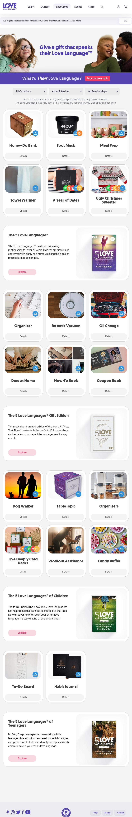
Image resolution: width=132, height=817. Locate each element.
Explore (22, 272)
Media (107, 813)
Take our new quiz (97, 78)
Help (96, 813)
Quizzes (45, 6)
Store (91, 6)
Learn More (76, 20)
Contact (120, 813)
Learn (31, 6)
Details (23, 156)
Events (78, 6)
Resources (62, 6)
